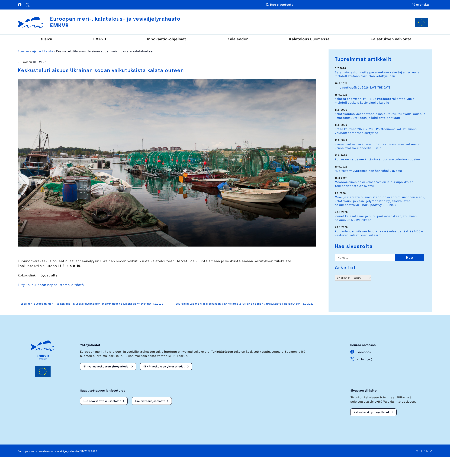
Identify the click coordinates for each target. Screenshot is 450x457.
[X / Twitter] (28, 5)
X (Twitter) (364, 359)
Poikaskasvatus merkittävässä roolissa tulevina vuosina (377, 159)
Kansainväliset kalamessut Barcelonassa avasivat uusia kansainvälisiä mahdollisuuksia (377, 146)
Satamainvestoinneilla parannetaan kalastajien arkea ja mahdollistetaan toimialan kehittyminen (377, 74)
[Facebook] (20, 5)
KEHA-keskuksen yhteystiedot (164, 366)
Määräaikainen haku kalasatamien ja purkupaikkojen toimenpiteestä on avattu (374, 184)
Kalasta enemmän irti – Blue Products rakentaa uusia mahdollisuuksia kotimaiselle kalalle (375, 100)
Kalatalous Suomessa (309, 39)
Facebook (364, 352)
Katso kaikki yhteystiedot (372, 412)
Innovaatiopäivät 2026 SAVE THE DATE (363, 87)
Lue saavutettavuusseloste (102, 401)
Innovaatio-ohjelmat (166, 39)
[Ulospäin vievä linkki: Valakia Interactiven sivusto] (424, 451)
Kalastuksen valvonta (391, 39)
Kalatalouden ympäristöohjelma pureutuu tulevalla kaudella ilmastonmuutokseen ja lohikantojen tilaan (380, 116)
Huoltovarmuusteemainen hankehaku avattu (368, 170)
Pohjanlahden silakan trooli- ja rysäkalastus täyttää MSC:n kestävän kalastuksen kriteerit (379, 233)
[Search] (280, 4)
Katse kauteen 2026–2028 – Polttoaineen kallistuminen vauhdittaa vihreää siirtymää (376, 131)
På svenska (420, 4)
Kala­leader (237, 39)
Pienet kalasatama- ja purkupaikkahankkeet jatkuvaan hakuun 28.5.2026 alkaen (376, 218)
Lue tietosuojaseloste (150, 401)
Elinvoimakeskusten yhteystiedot (106, 366)
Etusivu (45, 39)
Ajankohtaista (42, 51)
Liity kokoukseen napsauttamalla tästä (51, 285)
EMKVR (99, 39)
